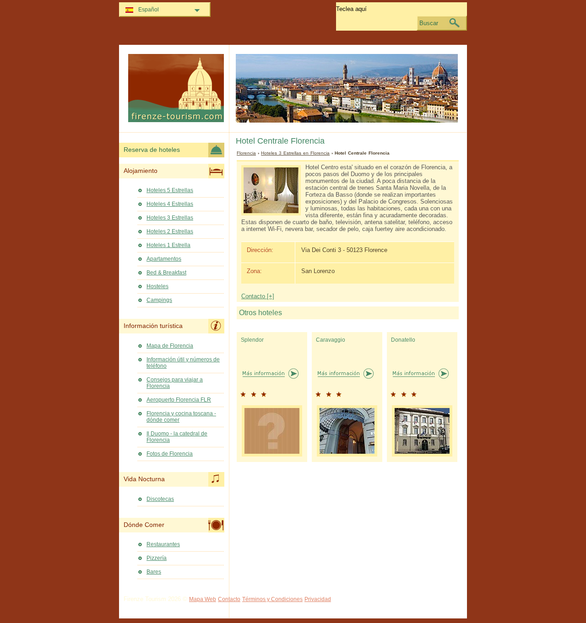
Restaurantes (163, 544)
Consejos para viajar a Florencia (174, 382)
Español (148, 9)
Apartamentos (163, 259)
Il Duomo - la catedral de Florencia (176, 436)
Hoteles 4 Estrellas (169, 204)
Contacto (229, 599)
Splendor (252, 340)
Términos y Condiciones (272, 599)
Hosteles (157, 286)
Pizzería (156, 558)
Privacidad (317, 599)
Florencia (246, 153)
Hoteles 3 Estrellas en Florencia (295, 153)
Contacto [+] (257, 296)
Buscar (428, 23)
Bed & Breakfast (166, 272)
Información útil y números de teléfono (183, 362)
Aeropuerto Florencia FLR (178, 400)
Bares (153, 572)
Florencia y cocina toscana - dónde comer (181, 416)
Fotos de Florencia (169, 454)
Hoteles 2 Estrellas (169, 231)
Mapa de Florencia (169, 346)
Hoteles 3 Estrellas (169, 218)
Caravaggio (330, 340)
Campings (159, 300)
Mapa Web (202, 599)
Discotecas (160, 499)
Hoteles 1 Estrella (168, 245)
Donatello (403, 340)
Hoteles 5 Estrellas (169, 190)
